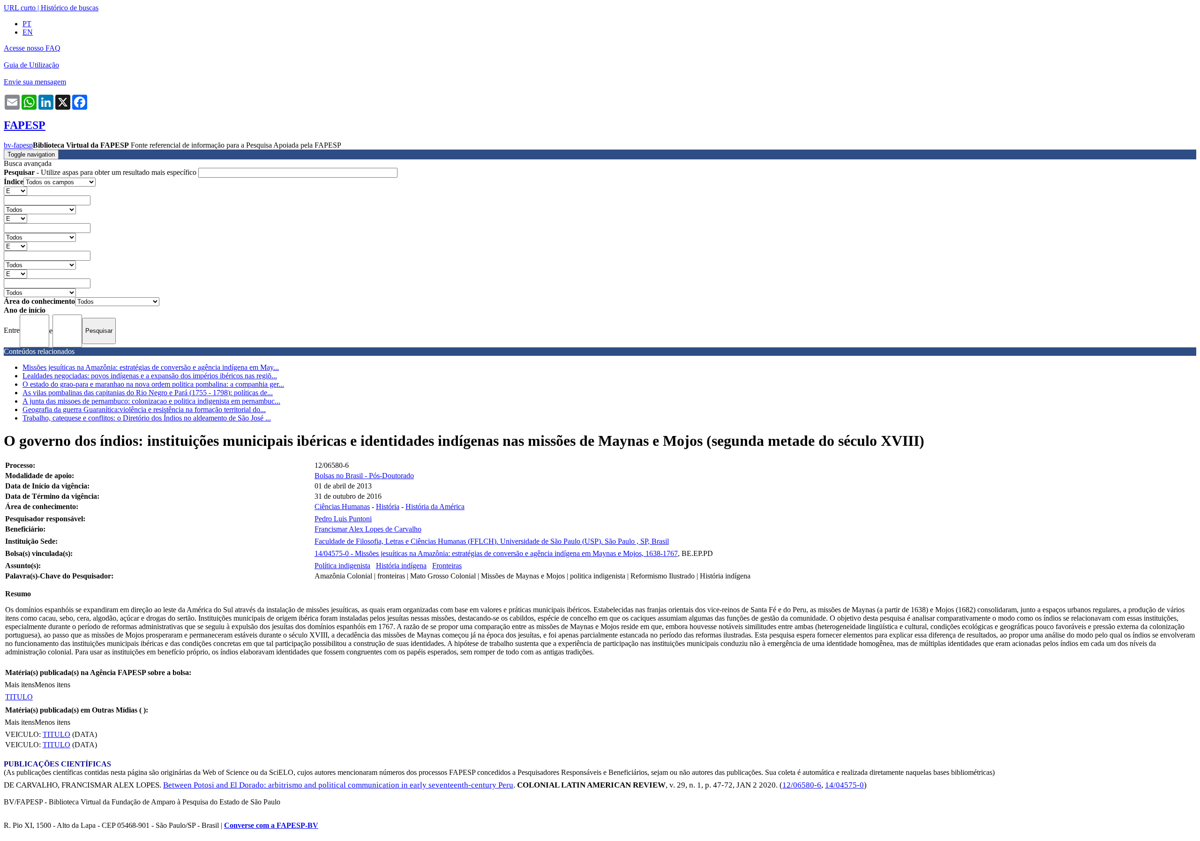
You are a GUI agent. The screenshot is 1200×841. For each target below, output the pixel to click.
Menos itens (52, 685)
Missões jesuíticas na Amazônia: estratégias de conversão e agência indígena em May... (150, 367)
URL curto (20, 8)
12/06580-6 (801, 785)
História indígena (401, 566)
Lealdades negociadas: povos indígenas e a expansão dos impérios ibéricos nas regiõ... (149, 376)
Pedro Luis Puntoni (343, 519)
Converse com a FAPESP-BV (271, 825)
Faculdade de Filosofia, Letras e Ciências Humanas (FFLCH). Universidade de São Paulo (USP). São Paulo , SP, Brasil (492, 541)
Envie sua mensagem (35, 82)
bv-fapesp (18, 145)
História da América (435, 507)
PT (26, 24)
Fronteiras (447, 566)
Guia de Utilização (31, 65)
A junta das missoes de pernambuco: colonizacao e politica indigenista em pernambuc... (151, 401)
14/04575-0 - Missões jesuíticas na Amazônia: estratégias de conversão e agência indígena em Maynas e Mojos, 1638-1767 (496, 553)
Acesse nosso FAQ (32, 48)
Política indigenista (342, 566)
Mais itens (20, 685)
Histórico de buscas (69, 8)
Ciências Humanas (342, 507)
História (387, 507)
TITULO (19, 697)
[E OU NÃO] (15, 191)
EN (27, 32)
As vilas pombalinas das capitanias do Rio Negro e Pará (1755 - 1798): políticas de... (147, 393)
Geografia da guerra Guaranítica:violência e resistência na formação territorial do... (144, 409)
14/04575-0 (844, 785)
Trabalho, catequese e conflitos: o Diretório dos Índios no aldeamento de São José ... (146, 418)
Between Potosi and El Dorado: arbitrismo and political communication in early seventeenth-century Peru (338, 785)
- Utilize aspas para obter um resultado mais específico (101, 172)
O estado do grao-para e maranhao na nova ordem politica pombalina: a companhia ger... (153, 384)
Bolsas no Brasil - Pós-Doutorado (364, 476)
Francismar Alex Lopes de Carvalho (368, 529)
